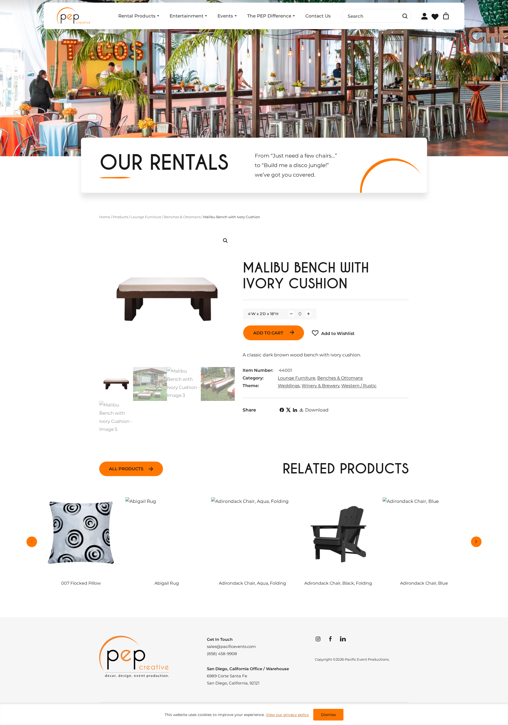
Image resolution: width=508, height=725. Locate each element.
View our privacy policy (287, 714)
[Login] (424, 16)
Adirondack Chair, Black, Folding (338, 583)
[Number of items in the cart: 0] (446, 16)
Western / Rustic (359, 385)
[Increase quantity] (308, 314)
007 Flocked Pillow (81, 583)
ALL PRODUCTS (126, 468)
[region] (254, 714)
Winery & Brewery (320, 385)
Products (120, 217)
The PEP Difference (269, 16)
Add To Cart (268, 332)
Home (104, 217)
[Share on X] (288, 410)
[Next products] (476, 541)
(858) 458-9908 (222, 653)
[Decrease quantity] (291, 314)
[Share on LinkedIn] (295, 410)
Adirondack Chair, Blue (424, 583)
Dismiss (328, 714)
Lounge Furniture (146, 217)
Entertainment (186, 16)
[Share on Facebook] (281, 410)
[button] (225, 240)
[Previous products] (31, 541)
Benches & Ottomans (182, 217)
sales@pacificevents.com (231, 646)
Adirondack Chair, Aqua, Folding (252, 583)
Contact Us (318, 16)
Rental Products (137, 16)
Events (225, 16)
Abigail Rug (167, 583)
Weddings (289, 385)
